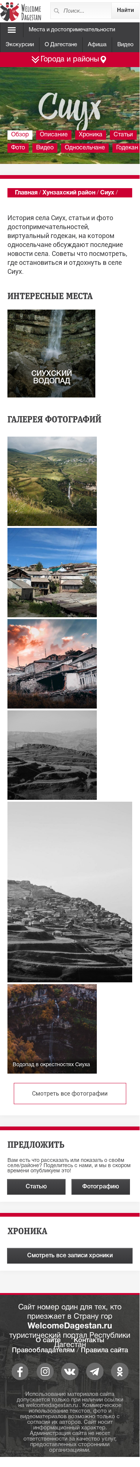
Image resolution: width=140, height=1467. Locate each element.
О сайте (48, 1340)
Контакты (89, 1340)
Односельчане (85, 147)
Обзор (20, 134)
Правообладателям (43, 1350)
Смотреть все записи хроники (70, 1255)
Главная (26, 193)
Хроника (90, 134)
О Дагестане (61, 44)
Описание (54, 134)
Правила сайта (104, 1350)
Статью (36, 1186)
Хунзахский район (68, 193)
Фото (18, 147)
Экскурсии (20, 44)
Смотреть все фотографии (70, 1093)
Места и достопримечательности (72, 29)
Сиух (107, 193)
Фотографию (100, 1186)
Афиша (97, 44)
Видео (125, 44)
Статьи (123, 134)
